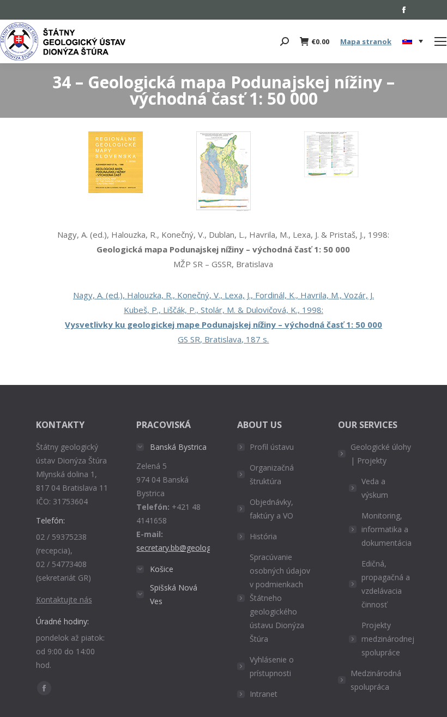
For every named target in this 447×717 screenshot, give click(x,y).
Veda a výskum (374, 488)
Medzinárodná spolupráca (376, 680)
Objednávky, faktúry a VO (271, 509)
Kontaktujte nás (64, 599)
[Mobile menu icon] (440, 41)
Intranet (263, 694)
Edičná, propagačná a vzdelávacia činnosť (385, 584)
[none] (412, 41)
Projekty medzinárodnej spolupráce (387, 639)
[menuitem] (412, 41)
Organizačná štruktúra (272, 474)
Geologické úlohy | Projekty (381, 454)
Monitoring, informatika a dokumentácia (386, 529)
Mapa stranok (365, 41)
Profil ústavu (272, 447)
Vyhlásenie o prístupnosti (272, 666)
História (263, 536)
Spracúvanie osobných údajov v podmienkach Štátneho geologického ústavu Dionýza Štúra (280, 598)
